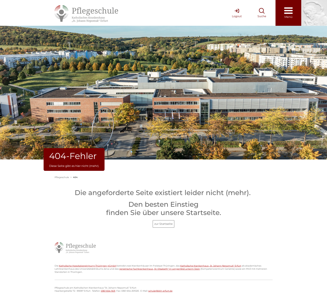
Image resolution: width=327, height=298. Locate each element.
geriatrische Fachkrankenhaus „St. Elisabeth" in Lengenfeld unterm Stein (159, 269)
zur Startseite (163, 223)
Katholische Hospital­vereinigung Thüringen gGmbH (87, 265)
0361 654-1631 (108, 291)
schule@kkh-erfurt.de (160, 291)
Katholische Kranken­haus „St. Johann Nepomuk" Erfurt (210, 265)
